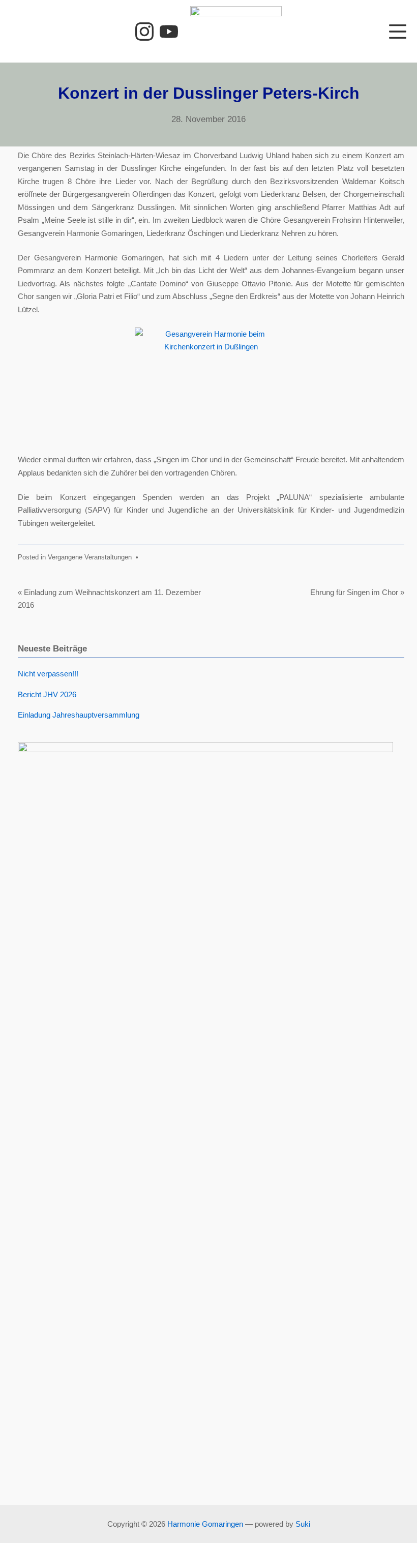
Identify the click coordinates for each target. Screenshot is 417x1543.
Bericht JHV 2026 (47, 694)
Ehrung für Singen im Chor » (357, 592)
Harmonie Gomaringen (205, 1524)
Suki (302, 1524)
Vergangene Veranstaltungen (90, 557)
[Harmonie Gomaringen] (236, 31)
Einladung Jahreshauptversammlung (78, 714)
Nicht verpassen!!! (48, 673)
